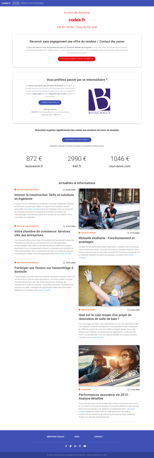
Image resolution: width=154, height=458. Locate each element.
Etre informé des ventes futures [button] (75, 139)
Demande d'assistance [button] (48, 102)
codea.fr (77, 19)
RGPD (77, 437)
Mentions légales (55, 437)
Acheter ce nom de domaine (32, 3)
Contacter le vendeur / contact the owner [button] (76, 58)
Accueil (16, 3)
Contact (98, 437)
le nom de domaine (77, 12)
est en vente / (77, 27)
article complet (33, 209)
